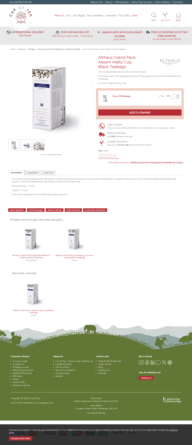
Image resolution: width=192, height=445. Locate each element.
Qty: (168, 96)
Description (16, 172)
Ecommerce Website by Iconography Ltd (31, 403)
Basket (178, 18)
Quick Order (19, 382)
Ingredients (32, 172)
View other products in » (146, 162)
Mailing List (104, 370)
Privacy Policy (62, 373)
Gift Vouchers (62, 367)
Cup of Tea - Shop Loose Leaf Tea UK (74, 361)
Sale (134, 15)
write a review (73, 210)
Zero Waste (162, 2)
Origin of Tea (104, 364)
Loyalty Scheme (63, 364)
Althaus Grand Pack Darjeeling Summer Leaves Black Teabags (74, 256)
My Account (165, 20)
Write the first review (108, 158)
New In (59, 15)
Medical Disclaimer (22, 373)
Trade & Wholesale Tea (109, 361)
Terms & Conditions (65, 370)
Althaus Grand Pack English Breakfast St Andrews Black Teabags (31, 256)
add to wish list (55, 210)
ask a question (17, 210)
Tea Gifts (124, 15)
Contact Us (18, 364)
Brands (59, 376)
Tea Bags (78, 15)
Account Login (20, 361)
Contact (178, 2)
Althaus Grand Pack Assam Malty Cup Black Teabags (33, 311)
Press (15, 379)
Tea (68, 15)
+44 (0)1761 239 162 (20, 2)
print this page (36, 210)
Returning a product (23, 370)
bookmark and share (95, 210)
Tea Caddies (95, 15)
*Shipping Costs (21, 367)
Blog (109, 2)
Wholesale (122, 2)
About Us (96, 2)
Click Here (122, 36)
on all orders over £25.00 (169, 35)
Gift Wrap (17, 376)
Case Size (48, 172)
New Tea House (142, 2)
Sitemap (102, 373)
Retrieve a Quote (21, 385)
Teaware (110, 15)
